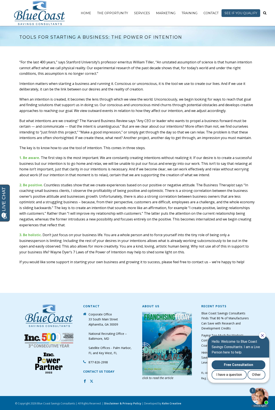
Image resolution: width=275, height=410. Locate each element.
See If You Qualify (241, 13)
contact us (200, 262)
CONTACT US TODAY (98, 371)
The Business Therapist (215, 185)
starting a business (73, 83)
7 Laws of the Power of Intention (99, 252)
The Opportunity (112, 13)
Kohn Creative (171, 403)
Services (142, 13)
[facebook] (85, 381)
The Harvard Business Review (103, 120)
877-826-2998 (98, 362)
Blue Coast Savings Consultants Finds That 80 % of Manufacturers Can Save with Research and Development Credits (225, 320)
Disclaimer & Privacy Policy (122, 403)
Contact (210, 13)
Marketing (166, 13)
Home (86, 13)
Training (189, 13)
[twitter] (91, 381)
